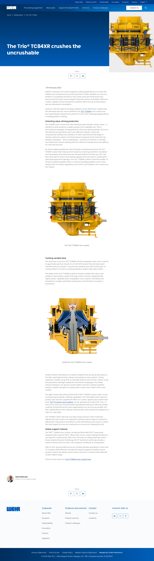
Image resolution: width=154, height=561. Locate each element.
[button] (146, 2)
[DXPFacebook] (71, 76)
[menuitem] (79, 2)
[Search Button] (145, 8)
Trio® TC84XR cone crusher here (78, 459)
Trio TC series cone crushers (61, 402)
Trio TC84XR (86, 111)
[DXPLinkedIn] (83, 76)
